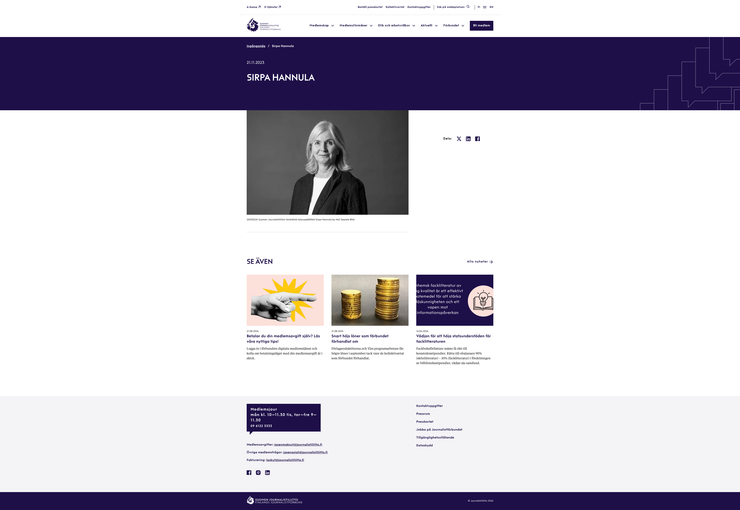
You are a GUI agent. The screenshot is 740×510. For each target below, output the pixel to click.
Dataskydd (424, 445)
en (491, 7)
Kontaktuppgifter (419, 7)
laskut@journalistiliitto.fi (285, 460)
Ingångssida (256, 46)
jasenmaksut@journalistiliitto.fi (298, 444)
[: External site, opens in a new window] (459, 138)
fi (479, 7)
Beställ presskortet (370, 7)
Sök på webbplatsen (451, 7)
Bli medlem (481, 25)
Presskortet (424, 421)
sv (485, 7)
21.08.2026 (253, 331)
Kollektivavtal (395, 7)
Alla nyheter (477, 261)
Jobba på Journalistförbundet (439, 429)
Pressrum (423, 414)
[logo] (264, 31)
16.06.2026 (422, 331)
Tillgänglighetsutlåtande (435, 437)
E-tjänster (271, 7)
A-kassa (252, 7)
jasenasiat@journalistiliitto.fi (305, 452)
